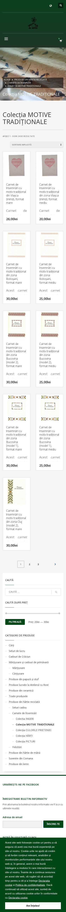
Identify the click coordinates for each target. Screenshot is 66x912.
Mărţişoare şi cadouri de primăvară (29, 662)
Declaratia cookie (18, 897)
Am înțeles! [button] (33, 905)
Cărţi (11, 645)
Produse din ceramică (21, 690)
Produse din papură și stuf (24, 679)
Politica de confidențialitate (30, 885)
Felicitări (17, 747)
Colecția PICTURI (25, 741)
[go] (56, 592)
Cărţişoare (18, 673)
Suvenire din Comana (21, 758)
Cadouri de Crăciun (19, 656)
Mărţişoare (18, 668)
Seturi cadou (19, 707)
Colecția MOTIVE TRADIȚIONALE (35, 724)
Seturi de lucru (17, 651)
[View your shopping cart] (60, 40)
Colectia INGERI (25, 718)
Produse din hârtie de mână (24, 752)
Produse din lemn (19, 764)
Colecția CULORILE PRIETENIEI (33, 730)
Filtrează (15, 622)
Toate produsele (18, 696)
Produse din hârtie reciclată (24, 701)
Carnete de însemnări (24, 713)
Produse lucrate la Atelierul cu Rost (29, 685)
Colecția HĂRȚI (24, 735)
